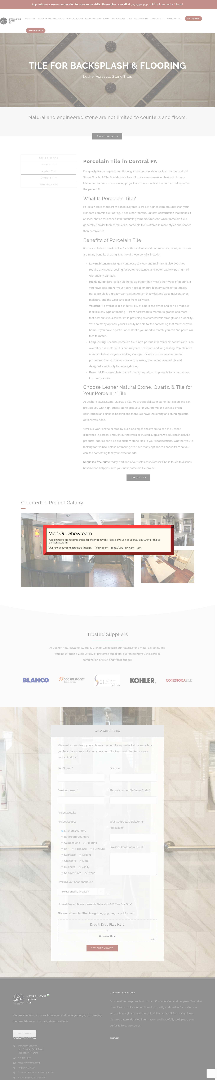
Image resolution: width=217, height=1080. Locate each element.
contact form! (60, 542)
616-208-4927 (142, 539)
